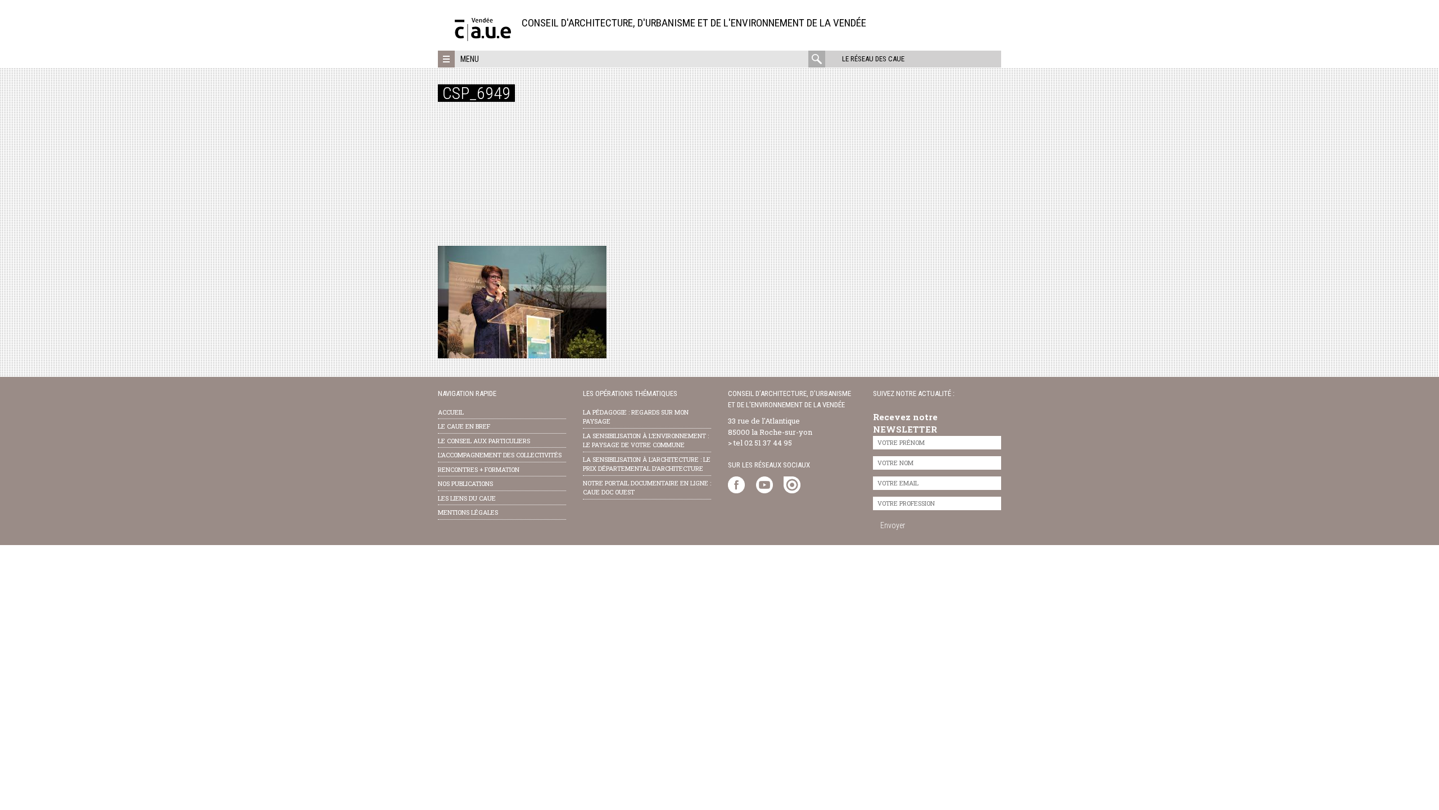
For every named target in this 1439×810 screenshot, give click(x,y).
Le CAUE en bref (464, 426)
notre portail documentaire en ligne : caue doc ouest (647, 488)
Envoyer (892, 525)
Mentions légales (468, 512)
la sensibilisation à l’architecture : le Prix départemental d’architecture (647, 464)
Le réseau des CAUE (873, 59)
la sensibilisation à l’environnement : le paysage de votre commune (646, 440)
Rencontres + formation (478, 469)
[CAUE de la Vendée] (483, 38)
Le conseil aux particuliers (484, 440)
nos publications (465, 483)
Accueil (451, 412)
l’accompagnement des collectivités (500, 455)
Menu (469, 59)
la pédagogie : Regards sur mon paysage (636, 417)
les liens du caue (467, 498)
